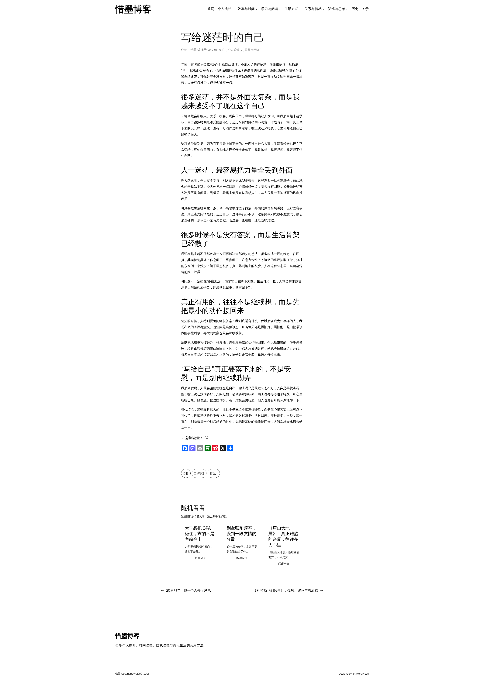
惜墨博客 (133, 9)
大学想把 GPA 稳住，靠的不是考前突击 (200, 533)
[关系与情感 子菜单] (323, 9)
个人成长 (233, 50)
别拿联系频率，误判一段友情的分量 (241, 533)
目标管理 (199, 473)
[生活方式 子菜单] (300, 9)
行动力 (214, 473)
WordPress (362, 673)
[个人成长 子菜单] (233, 9)
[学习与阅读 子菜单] (280, 9)
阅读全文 (200, 558)
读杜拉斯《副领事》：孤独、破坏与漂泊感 (286, 590)
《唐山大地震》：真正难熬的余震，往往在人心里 (283, 536)
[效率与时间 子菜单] (256, 9)
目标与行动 (252, 50)
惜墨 (193, 50)
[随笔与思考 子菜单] (347, 9)
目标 (185, 473)
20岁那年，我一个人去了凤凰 (188, 590)
